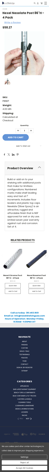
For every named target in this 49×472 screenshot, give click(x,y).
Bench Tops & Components (24, 392)
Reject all (24, 462)
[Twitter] (9, 154)
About (24, 341)
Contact (24, 364)
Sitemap (24, 371)
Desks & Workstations (24, 409)
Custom (24, 348)
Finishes (24, 345)
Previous (3, 256)
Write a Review (12, 22)
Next (46, 256)
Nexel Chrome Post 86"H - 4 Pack (12, 276)
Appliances (24, 386)
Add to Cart (12, 291)
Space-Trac (24, 351)
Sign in (19, 367)
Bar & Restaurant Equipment (24, 389)
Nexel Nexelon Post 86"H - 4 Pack (36, 276)
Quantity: (24, 125)
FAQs (25, 361)
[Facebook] (4, 154)
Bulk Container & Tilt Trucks (24, 396)
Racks (24, 415)
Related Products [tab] (23, 240)
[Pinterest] (17, 154)
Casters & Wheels (24, 399)
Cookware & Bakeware (24, 405)
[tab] (24, 168)
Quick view (13, 286)
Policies (24, 358)
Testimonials (24, 354)
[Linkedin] (13, 154)
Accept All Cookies (24, 468)
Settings (24, 457)
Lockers (24, 412)
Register (28, 367)
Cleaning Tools (24, 402)
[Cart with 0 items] (41, 3)
